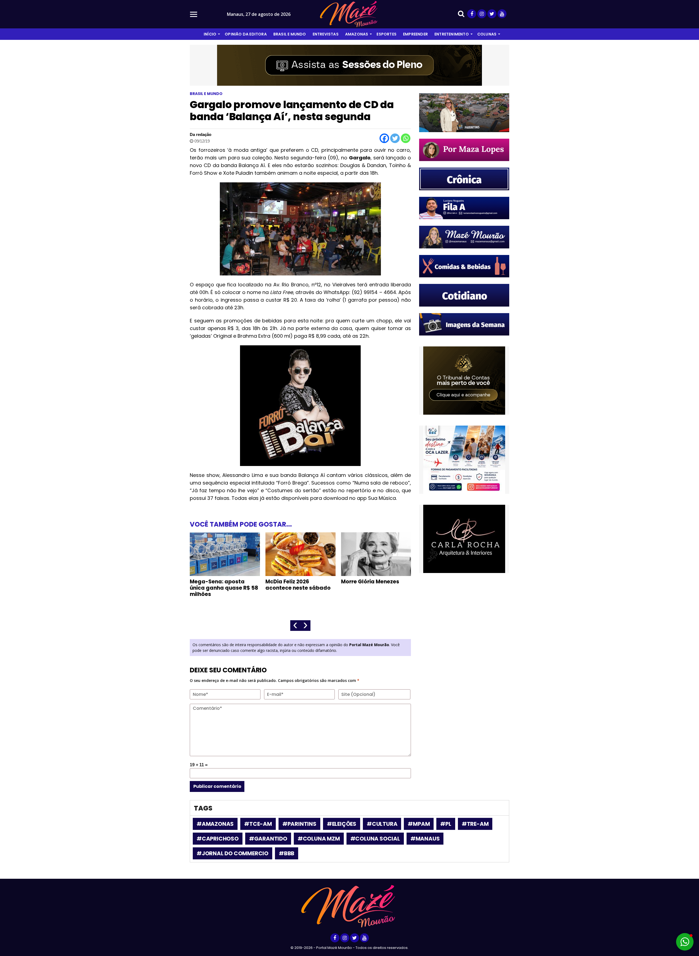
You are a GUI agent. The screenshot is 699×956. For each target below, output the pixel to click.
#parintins (299, 824)
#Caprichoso (218, 838)
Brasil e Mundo (289, 34)
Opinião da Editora (246, 34)
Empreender (415, 34)
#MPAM (419, 824)
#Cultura (382, 824)
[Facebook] (384, 138)
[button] (685, 942)
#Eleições (341, 824)
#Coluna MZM (319, 838)
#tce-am (258, 824)
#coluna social (375, 838)
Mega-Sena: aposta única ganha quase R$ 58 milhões (224, 588)
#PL (445, 824)
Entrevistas (326, 34)
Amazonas (356, 34)
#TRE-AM (475, 824)
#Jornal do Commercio (232, 853)
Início (210, 34)
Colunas (486, 34)
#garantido (268, 838)
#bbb (286, 853)
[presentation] (295, 625)
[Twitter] (395, 138)
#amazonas (215, 824)
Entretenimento (451, 34)
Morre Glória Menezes (370, 581)
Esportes (386, 34)
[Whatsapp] (405, 138)
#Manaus (425, 838)
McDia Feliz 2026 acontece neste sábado (298, 585)
